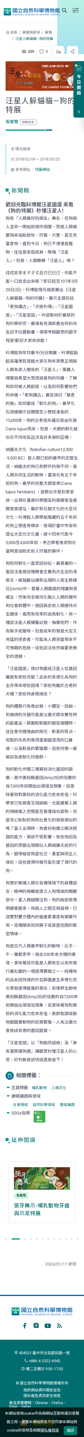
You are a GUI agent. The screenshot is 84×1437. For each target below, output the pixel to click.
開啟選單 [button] (75, 10)
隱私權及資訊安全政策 (42, 1396)
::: (2, 34)
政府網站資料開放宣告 (42, 1390)
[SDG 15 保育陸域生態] (39, 1116)
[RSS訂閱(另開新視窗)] (59, 1324)
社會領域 (20, 1105)
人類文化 (58, 1088)
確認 (70, 1430)
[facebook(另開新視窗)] (24, 1324)
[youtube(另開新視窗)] (47, 1324)
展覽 (48, 32)
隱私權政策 (49, 1430)
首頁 (13, 32)
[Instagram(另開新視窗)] (36, 1324)
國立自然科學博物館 (32, 12)
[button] (42, 52)
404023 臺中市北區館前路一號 (44, 1353)
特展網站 (42, 169)
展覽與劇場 (31, 32)
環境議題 (67, 1105)
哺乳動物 (39, 1088)
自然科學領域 (44, 1105)
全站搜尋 (64, 10)
